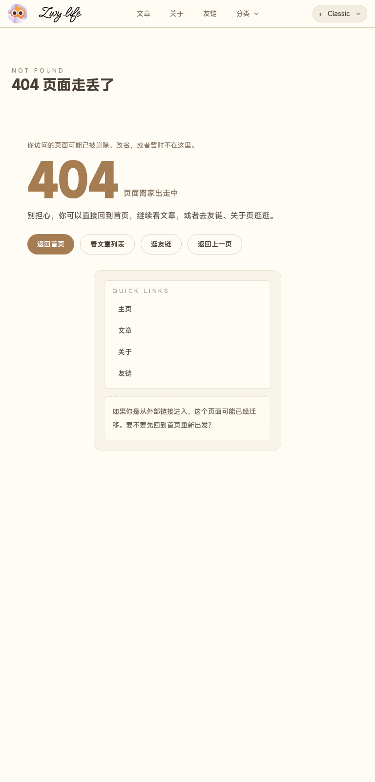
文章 (125, 330)
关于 (125, 351)
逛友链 (161, 244)
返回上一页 (215, 244)
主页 (125, 308)
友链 (125, 373)
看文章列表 (107, 244)
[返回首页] (48, 13)
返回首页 (50, 244)
